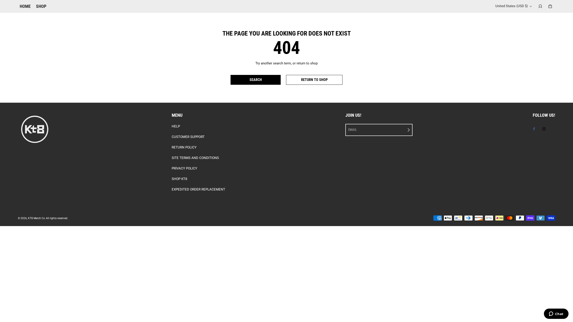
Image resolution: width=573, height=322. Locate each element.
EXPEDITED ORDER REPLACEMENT (198, 189)
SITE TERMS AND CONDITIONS (195, 158)
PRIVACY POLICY (184, 168)
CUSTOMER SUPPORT (188, 137)
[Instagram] (544, 129)
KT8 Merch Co (36, 218)
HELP (176, 126)
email (352, 130)
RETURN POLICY (184, 147)
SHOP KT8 (179, 179)
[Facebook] (534, 129)
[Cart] (550, 6)
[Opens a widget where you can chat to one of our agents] (556, 314)
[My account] (540, 6)
